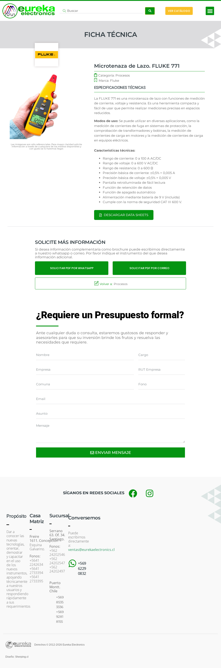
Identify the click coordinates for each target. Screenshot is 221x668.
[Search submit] (150, 11)
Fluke (114, 80)
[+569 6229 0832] (72, 563)
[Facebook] (132, 493)
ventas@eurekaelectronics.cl (91, 549)
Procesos (122, 75)
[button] (210, 11)
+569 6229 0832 (82, 568)
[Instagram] (149, 493)
